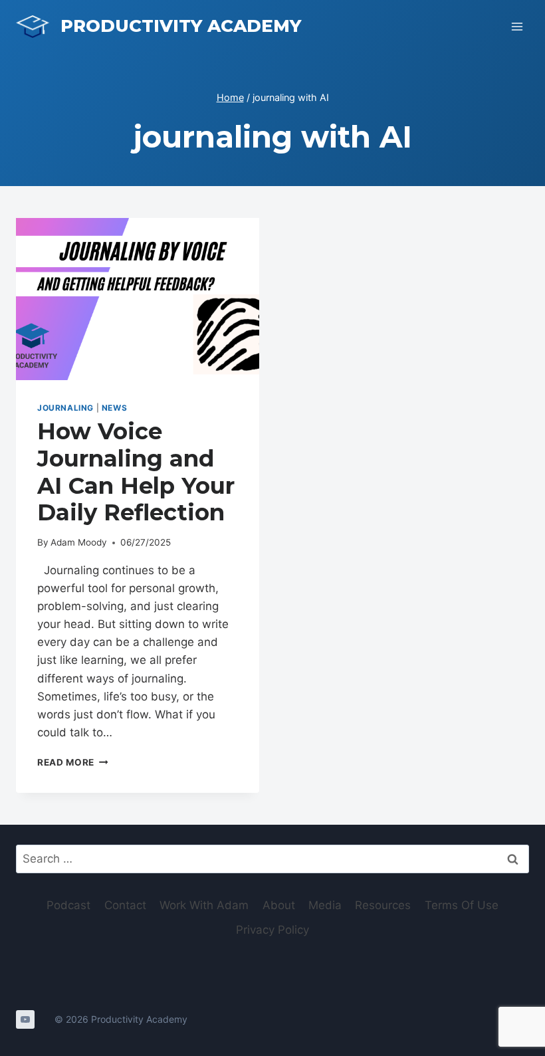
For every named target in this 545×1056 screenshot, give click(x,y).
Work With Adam (204, 905)
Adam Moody (79, 542)
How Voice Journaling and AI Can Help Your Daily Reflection (136, 471)
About (279, 905)
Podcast (68, 905)
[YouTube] (25, 1019)
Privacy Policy (272, 929)
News (114, 408)
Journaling (65, 408)
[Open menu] (516, 26)
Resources (383, 905)
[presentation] (137, 299)
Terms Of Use (461, 905)
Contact (125, 905)
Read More (72, 762)
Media (325, 905)
